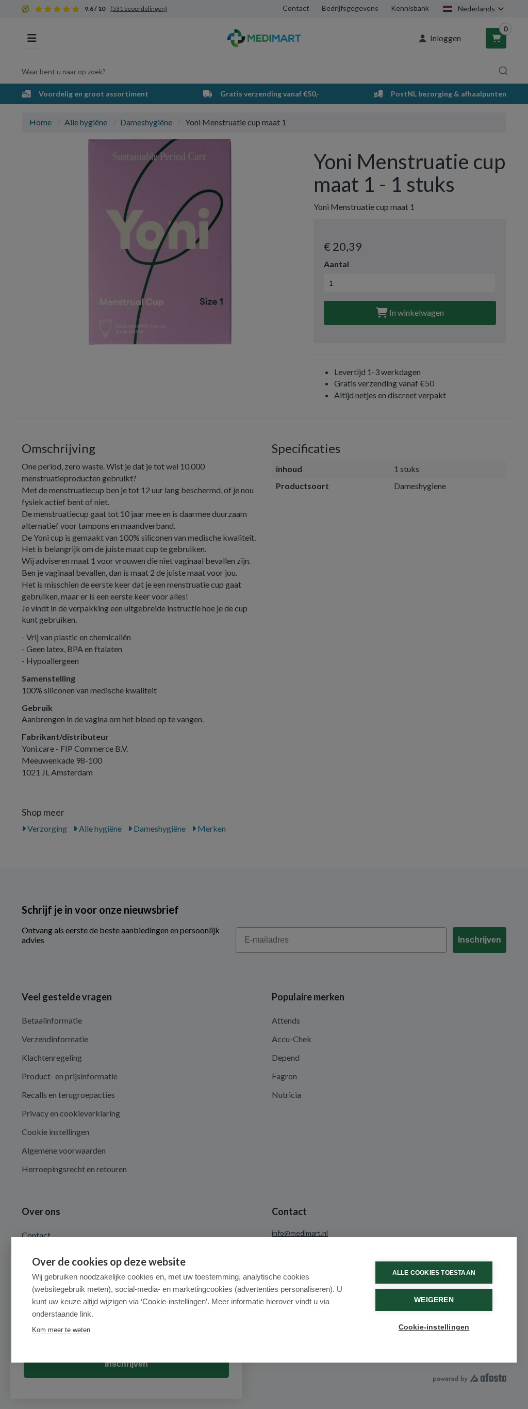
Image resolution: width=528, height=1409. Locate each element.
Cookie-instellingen (434, 1327)
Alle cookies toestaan (433, 1272)
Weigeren (434, 1300)
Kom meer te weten (61, 1330)
